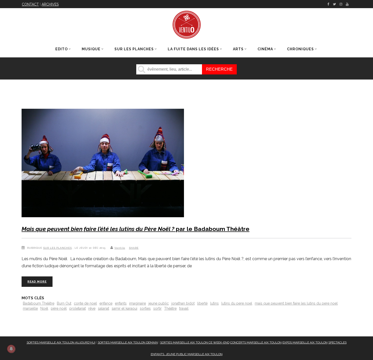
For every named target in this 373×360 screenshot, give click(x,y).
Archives (50, 4)
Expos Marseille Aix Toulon (305, 342)
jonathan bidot (183, 303)
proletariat (77, 308)
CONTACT (30, 4)
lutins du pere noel (236, 303)
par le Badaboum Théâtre (135, 228)
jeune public (158, 303)
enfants (121, 303)
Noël (44, 308)
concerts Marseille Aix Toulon (256, 342)
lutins (214, 303)
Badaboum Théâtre (38, 303)
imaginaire (137, 303)
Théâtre (170, 308)
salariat (103, 308)
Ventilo (119, 247)
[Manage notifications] (11, 349)
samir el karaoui (124, 308)
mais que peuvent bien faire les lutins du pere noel (296, 303)
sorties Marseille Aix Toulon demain (128, 342)
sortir (157, 308)
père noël (59, 308)
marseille (30, 308)
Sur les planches (57, 247)
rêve (91, 308)
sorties (145, 308)
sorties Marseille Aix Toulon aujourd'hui (61, 342)
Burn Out (64, 303)
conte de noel (85, 303)
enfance (105, 303)
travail (184, 308)
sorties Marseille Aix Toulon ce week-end (194, 342)
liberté (202, 303)
